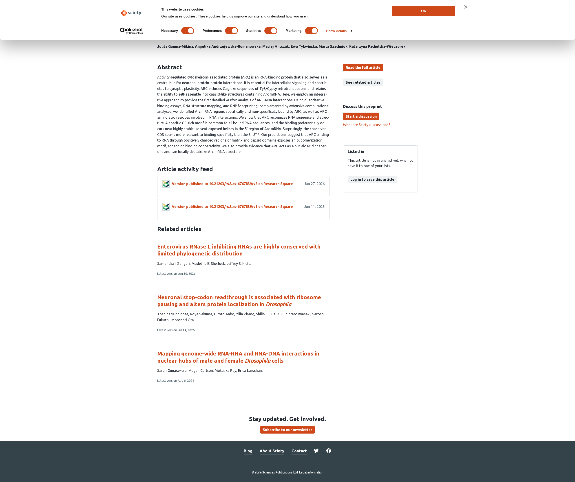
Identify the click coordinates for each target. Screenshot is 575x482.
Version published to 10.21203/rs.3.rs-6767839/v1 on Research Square (232, 207)
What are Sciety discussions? (366, 125)
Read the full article (363, 67)
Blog (248, 451)
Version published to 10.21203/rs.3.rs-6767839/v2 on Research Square (232, 184)
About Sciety (272, 451)
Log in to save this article (372, 179)
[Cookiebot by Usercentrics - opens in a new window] (131, 31)
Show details (336, 31)
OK (423, 11)
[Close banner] (465, 7)
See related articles (363, 82)
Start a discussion (361, 116)
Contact (299, 451)
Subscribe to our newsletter (287, 430)
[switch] (231, 30)
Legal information (311, 472)
